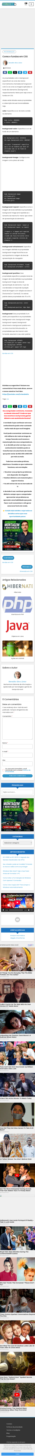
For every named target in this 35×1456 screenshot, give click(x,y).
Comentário (7, 716)
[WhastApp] (10, 72)
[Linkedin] (20, 72)
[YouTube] (17, 919)
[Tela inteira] (31, 910)
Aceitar (17, 1454)
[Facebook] (5, 72)
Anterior (9, 558)
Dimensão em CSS (26, 571)
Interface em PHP (17, 614)
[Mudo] (29, 910)
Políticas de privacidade (14, 1427)
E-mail (5, 751)
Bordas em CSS (7, 353)
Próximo (26, 567)
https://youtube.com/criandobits (15, 394)
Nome (5, 743)
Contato (9, 1424)
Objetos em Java (17, 636)
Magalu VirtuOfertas (17, 938)
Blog (7, 1433)
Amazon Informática (17, 936)
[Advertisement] (17, 30)
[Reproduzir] (3, 910)
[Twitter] (15, 72)
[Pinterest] (30, 72)
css (7, 399)
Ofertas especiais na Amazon (15, 1442)
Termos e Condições (13, 1430)
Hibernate (17, 592)
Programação (9, 52)
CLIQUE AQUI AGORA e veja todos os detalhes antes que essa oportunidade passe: (18, 514)
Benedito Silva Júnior (15, 63)
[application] (17, 902)
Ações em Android (17, 658)
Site (3, 760)
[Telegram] (25, 72)
